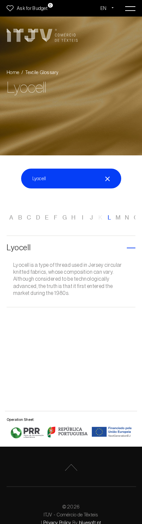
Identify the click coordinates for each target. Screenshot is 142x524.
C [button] (29, 217)
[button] (71, 248)
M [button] (118, 217)
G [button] (64, 217)
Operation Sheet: (20, 420)
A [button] (11, 217)
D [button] (38, 217)
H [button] (73, 217)
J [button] (91, 217)
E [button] (47, 217)
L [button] (109, 217)
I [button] (82, 217)
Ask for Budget (32, 8)
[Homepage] (42, 35)
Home (13, 72)
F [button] (55, 217)
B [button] (20, 217)
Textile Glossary (41, 72)
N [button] (127, 217)
